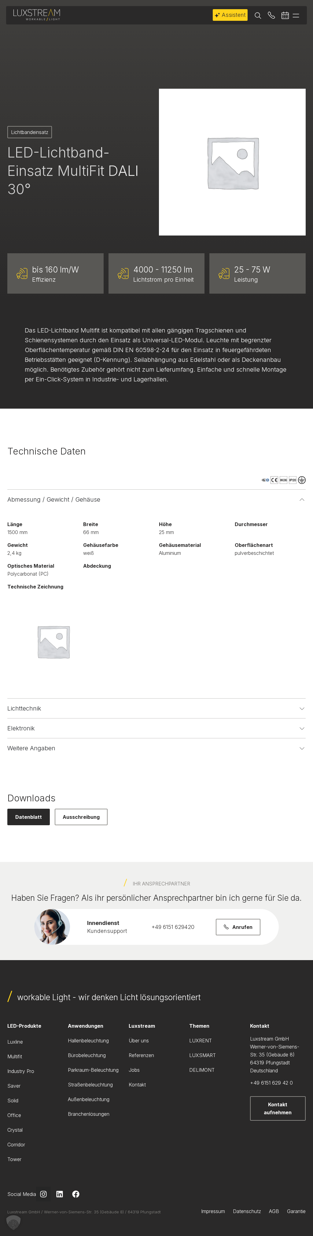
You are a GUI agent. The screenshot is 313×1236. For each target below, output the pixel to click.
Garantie (296, 1211)
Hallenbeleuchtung (88, 1040)
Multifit (14, 1056)
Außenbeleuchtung (88, 1099)
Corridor (16, 1144)
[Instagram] (43, 1194)
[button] (13, 1222)
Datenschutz (247, 1211)
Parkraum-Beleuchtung (93, 1070)
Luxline (15, 1042)
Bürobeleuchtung (87, 1055)
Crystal (15, 1130)
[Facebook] (75, 1194)
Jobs (134, 1070)
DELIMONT (202, 1070)
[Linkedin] (59, 1194)
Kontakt (137, 1085)
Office (14, 1115)
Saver (13, 1086)
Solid (12, 1100)
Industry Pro (20, 1071)
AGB (274, 1211)
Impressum (213, 1211)
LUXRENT (200, 1040)
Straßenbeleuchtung (90, 1085)
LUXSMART (202, 1055)
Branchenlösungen (88, 1114)
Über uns (139, 1040)
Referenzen (141, 1055)
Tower (14, 1159)
